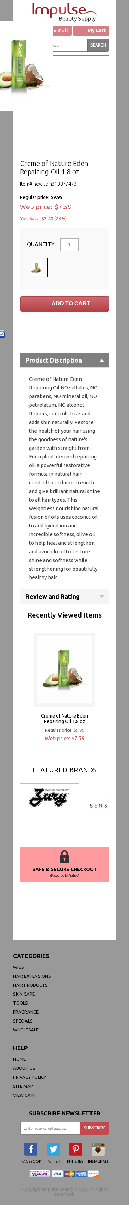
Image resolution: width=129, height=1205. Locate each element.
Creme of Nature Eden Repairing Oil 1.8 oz (64, 718)
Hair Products (30, 984)
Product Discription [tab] (53, 360)
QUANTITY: (42, 244)
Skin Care (24, 993)
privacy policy (29, 1077)
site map (23, 1086)
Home (19, 1059)
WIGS (18, 967)
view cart (24, 1095)
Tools (20, 1002)
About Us (24, 1068)
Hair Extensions (32, 976)
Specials (23, 1020)
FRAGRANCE (26, 1011)
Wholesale (26, 1029)
